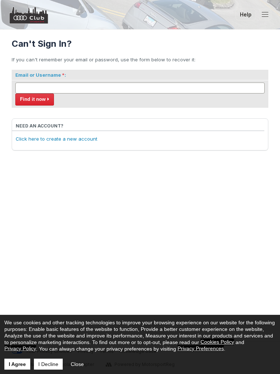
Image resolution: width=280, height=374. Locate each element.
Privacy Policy (20, 348)
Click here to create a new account (56, 139)
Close (77, 364)
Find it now (33, 99)
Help (246, 14)
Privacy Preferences (201, 348)
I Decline (48, 364)
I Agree (17, 364)
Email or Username (38, 75)
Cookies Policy (217, 342)
